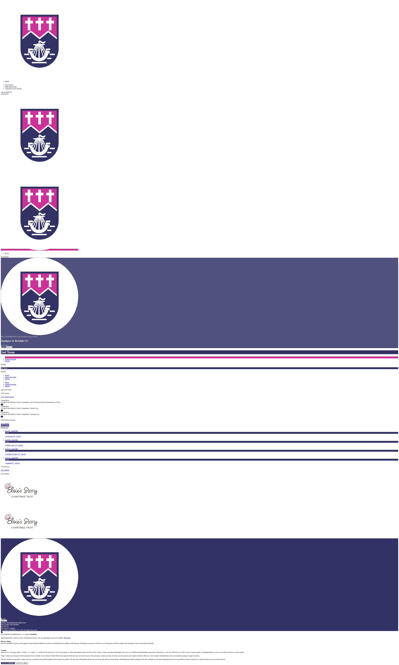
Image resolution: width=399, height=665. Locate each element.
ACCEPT (8, 663)
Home (7, 375)
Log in (3, 92)
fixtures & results (10, 359)
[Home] (39, 78)
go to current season (7, 397)
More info (67, 638)
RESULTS (4, 427)
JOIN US (9, 92)
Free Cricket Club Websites (10, 624)
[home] (39, 250)
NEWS (7, 361)
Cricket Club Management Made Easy (13, 622)
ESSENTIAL (21, 663)
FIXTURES (5, 425)
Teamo (12, 628)
